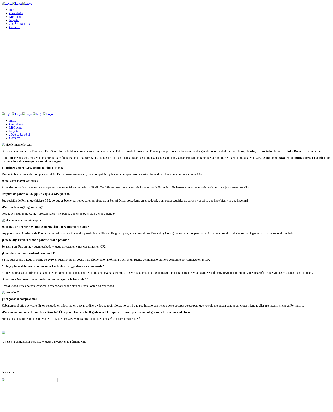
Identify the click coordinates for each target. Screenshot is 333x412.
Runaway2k (20, 360)
